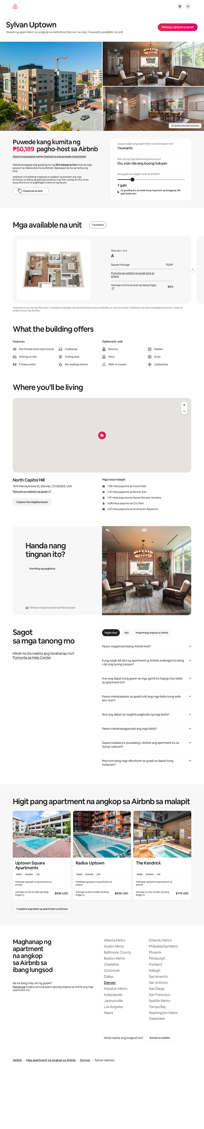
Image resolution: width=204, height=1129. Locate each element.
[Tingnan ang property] (42, 855)
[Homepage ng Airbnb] (15, 6)
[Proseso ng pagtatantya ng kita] (113, 288)
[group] (151, 169)
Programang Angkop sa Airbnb (152, 632)
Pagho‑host (111, 632)
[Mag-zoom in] (184, 405)
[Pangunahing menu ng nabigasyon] (188, 6)
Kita (126, 632)
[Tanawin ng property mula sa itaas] (51, 86)
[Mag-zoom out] (184, 411)
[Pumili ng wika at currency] (180, 6)
